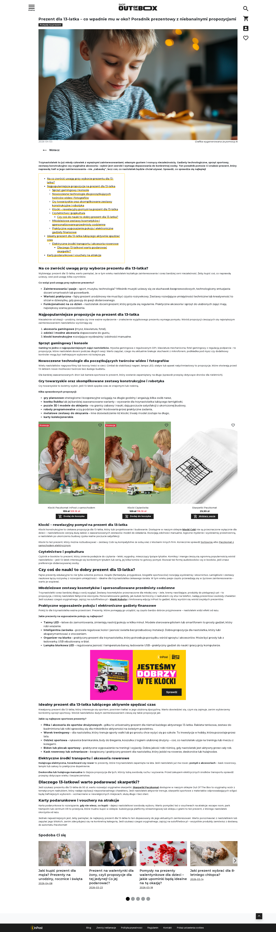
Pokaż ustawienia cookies (190, 928)
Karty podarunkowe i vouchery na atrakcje (74, 255)
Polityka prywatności (131, 928)
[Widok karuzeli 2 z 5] (133, 899)
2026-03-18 (146, 887)
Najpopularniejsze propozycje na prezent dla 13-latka (81, 186)
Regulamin (152, 928)
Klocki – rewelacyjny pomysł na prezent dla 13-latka (85, 209)
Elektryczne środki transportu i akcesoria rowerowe (85, 243)
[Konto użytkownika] (246, 28)
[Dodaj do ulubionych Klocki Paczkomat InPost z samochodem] (100, 425)
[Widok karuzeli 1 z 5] (128, 899)
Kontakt (167, 928)
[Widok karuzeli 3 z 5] (138, 899)
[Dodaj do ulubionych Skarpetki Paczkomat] (233, 425)
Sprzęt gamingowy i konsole (70, 190)
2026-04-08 (45, 883)
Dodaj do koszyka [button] (73, 516)
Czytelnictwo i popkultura (68, 213)
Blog (88, 928)
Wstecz (54, 150)
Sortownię (207, 542)
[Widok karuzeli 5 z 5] (148, 899)
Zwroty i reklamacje (106, 928)
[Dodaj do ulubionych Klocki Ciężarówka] (166, 425)
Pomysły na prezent (50, 25)
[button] (235, 860)
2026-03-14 (196, 879)
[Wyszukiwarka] (246, 8)
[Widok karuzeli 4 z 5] (143, 899)
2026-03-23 (96, 887)
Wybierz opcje (206, 516)
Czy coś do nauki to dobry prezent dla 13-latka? (87, 216)
